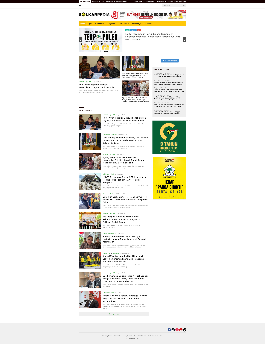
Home (82, 24)
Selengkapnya (114, 314)
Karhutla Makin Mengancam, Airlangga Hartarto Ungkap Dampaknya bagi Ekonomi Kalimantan (124, 239)
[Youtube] (180, 330)
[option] (132, 40)
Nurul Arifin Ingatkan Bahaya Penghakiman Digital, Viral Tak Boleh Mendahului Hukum (97, 87)
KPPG (127, 30)
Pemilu (148, 24)
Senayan (81, 82)
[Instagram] (177, 330)
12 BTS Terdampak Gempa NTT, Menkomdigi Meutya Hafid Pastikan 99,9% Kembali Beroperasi (124, 180)
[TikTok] (184, 329)
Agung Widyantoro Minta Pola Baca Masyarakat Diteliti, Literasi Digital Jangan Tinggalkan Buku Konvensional (137, 1)
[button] (184, 5)
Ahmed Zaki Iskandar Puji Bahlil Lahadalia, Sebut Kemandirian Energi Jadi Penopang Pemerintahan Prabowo (124, 259)
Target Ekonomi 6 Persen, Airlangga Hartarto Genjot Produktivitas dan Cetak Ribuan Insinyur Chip (125, 298)
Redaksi (117, 336)
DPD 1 (109, 253)
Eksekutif (123, 24)
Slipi (89, 24)
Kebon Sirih (106, 134)
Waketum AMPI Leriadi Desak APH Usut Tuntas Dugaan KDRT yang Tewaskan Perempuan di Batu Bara (167, 98)
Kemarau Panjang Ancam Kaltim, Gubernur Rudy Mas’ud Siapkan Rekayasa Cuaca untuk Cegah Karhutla (169, 105)
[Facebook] (169, 330)
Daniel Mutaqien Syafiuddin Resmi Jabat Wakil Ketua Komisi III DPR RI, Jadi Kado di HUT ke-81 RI (169, 90)
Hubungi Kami (127, 336)
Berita (105, 253)
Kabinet (105, 174)
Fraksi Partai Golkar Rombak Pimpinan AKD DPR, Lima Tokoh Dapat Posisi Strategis (169, 76)
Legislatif (111, 24)
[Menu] (80, 5)
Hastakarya (136, 24)
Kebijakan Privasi (140, 336)
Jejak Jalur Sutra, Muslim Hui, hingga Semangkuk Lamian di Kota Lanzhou (167, 112)
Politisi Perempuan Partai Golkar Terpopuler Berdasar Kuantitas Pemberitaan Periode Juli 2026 (152, 35)
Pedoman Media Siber (155, 336)
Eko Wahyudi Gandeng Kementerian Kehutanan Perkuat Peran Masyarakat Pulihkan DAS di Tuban (122, 219)
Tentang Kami (107, 336)
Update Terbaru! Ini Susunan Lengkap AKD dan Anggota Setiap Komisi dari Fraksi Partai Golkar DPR (168, 83)
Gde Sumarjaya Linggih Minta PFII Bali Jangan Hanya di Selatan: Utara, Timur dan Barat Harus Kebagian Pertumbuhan (125, 279)
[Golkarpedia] (94, 14)
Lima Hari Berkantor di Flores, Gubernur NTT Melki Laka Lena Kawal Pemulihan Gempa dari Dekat (125, 200)
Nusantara (99, 24)
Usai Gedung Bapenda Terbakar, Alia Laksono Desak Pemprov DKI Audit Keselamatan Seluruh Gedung (135, 75)
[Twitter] (173, 330)
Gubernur (106, 194)
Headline (133, 30)
